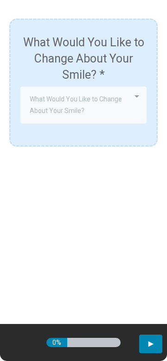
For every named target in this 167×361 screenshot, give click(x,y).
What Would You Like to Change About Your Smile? (83, 58)
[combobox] (83, 105)
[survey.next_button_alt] (150, 344)
